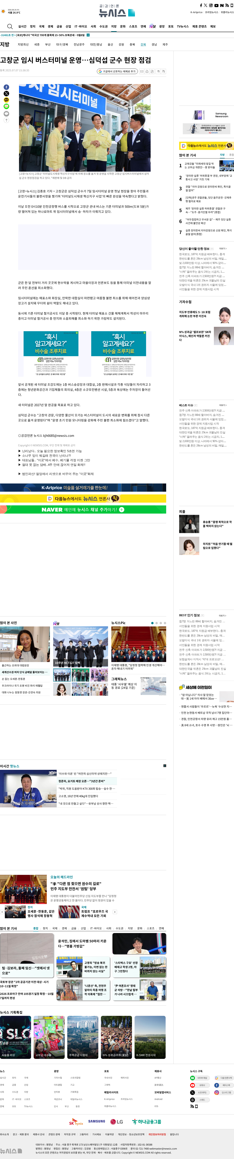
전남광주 (79, 44)
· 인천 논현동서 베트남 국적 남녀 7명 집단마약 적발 (206, 713)
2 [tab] (156, 623)
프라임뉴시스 (211, 12)
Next (115, 912)
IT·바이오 (81, 26)
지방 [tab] (222, 154)
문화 (123, 26)
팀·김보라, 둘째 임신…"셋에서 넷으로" (26, 970)
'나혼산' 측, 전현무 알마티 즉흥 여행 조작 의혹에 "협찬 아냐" (95, 990)
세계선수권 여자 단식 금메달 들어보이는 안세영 (26, 672)
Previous (2, 912)
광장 (162, 26)
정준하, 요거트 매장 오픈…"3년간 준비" (81, 781)
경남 (154, 44)
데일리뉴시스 (76, 1099)
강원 (121, 44)
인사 (56, 1106)
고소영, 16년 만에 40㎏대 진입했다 (78, 796)
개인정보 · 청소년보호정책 (131, 1134)
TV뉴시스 (183, 26)
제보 (213, 26)
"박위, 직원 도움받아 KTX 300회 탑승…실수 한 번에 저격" (86, 789)
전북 (143, 44)
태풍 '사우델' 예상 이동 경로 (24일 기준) (124, 686)
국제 (41, 26)
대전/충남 (96, 44)
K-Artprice (196, 12)
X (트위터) (202, 1092)
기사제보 (96, 1134)
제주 (165, 44)
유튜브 (202, 1085)
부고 (67, 1106)
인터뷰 (57, 1092)
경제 (50, 26)
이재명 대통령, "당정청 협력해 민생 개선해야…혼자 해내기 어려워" (138, 666)
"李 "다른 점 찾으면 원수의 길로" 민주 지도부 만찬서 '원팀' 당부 (75, 886)
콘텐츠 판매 (54, 1134)
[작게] (158, 71)
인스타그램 (226, 1092)
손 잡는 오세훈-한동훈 (13, 679)
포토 (171, 26)
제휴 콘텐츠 (199, 26)
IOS (156, 1106)
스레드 (202, 1099)
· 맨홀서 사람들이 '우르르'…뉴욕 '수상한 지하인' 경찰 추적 (206, 706)
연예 (143, 26)
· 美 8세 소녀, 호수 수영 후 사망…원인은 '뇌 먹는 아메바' (206, 725)
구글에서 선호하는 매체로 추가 (119, 71)
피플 (182, 511)
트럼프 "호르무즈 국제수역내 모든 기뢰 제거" (94, 915)
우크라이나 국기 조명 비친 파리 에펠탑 (22, 685)
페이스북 (226, 1085)
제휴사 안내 (38, 1134)
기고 (72, 1084)
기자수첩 (185, 301)
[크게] (163, 71)
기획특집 (74, 1092)
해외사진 (125, 1077)
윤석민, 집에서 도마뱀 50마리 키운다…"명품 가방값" (82, 944)
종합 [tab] (231, 154)
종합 (35, 928)
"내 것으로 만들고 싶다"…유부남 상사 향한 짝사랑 (86, 804)
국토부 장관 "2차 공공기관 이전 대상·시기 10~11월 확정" (24, 984)
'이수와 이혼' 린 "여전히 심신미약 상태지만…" (85, 774)
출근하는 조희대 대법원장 (15, 665)
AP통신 (157, 1077)
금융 (59, 26)
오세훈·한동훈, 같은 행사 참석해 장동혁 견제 (41, 915)
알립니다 (174, 1134)
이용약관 (109, 1134)
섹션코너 (58, 1099)
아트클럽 (58, 1084)
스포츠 (133, 26)
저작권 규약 (70, 1134)
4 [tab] (165, 623)
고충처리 (84, 1134)
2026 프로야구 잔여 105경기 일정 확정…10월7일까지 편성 (27, 996)
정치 (32, 26)
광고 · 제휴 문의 (21, 1134)
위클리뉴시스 (227, 12)
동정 (78, 1106)
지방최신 (23, 44)
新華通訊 (158, 1084)
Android (158, 1099)
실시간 (22, 26)
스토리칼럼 (75, 1077)
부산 (48, 44)
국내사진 (108, 1077)
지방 (114, 26)
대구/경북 (62, 44)
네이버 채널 (202, 1077)
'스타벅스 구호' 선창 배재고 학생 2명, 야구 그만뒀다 (126, 967)
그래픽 (107, 1084)
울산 (110, 44)
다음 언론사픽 (226, 1077)
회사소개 (4, 1134)
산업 (68, 26)
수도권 (103, 26)
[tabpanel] (138, 649)
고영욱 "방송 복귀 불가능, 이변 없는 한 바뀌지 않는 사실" (95, 967)
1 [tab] (152, 623)
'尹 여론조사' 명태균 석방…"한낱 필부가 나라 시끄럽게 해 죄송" (126, 990)
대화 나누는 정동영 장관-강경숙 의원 (21, 692)
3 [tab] (161, 623)
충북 (132, 44)
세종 (37, 44)
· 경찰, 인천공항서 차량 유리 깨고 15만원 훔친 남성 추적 (206, 719)
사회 (93, 26)
